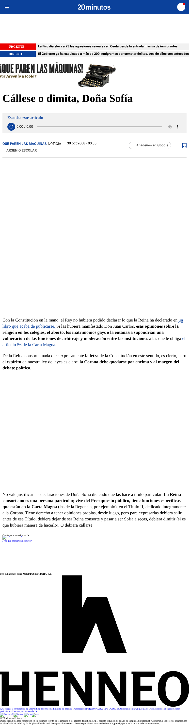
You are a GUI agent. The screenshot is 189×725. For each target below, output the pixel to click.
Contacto (144, 709)
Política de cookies (63, 709)
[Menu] (7, 7)
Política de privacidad (43, 709)
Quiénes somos (156, 709)
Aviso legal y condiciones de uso (16, 709)
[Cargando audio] (11, 127)
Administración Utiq (129, 709)
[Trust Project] (13, 535)
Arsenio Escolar (21, 151)
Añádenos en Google (152, 145)
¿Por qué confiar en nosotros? (17, 541)
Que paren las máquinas (24, 144)
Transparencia (79, 709)
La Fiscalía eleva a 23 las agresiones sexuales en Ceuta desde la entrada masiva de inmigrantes (108, 46)
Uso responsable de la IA (25, 711)
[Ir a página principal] (94, 7)
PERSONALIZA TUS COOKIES (102, 709)
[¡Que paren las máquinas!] (94, 74)
